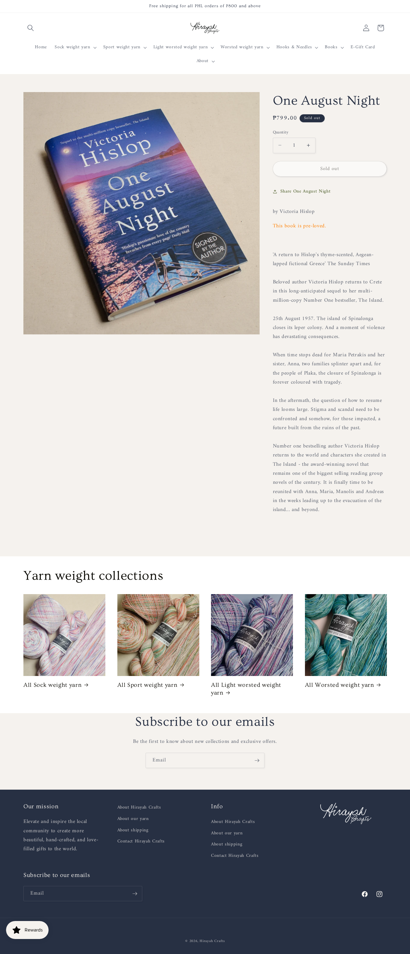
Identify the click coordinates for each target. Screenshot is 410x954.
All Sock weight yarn (52, 685)
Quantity (281, 132)
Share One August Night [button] (305, 191)
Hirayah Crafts (212, 941)
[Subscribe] (257, 760)
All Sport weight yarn (147, 685)
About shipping (133, 830)
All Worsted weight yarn (339, 685)
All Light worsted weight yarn (246, 689)
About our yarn (133, 819)
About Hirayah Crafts (139, 808)
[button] (30, 28)
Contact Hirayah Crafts (141, 841)
